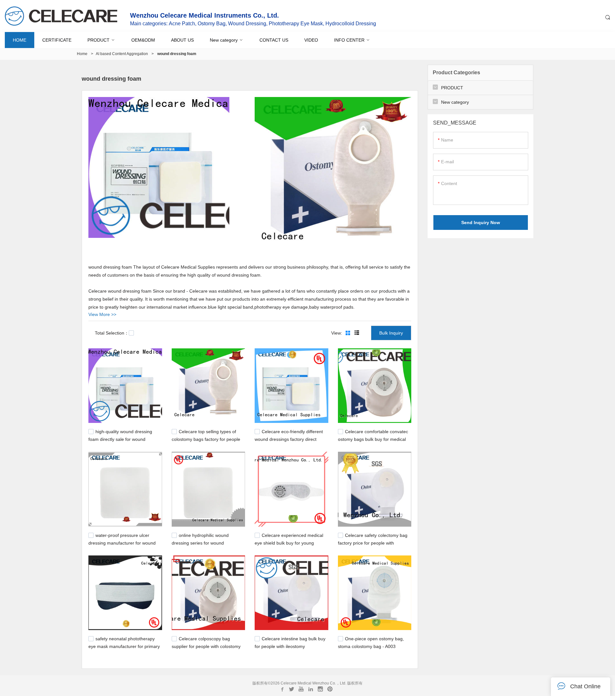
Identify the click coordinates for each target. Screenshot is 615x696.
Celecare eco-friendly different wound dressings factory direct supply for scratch (289, 438)
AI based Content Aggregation (122, 54)
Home (82, 54)
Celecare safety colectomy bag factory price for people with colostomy (372, 542)
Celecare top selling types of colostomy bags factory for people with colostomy (206, 438)
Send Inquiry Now (480, 222)
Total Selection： (112, 333)
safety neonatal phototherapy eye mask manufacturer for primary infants (124, 645)
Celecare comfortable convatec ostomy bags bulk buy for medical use (373, 438)
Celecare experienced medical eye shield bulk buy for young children (289, 542)
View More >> (102, 314)
